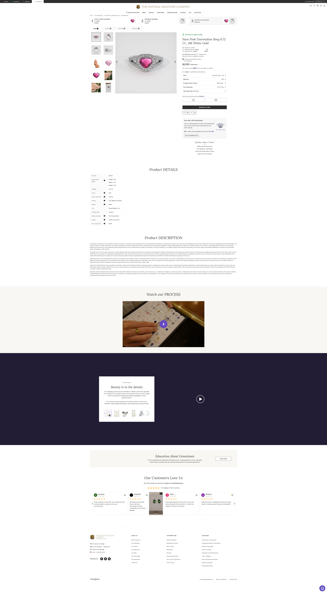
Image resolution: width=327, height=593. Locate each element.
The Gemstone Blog (207, 566)
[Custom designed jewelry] (229, 21)
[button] (175, 62)
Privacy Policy (170, 562)
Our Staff (133, 553)
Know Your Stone (206, 549)
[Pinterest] (101, 559)
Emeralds (16, 1)
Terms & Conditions (221, 579)
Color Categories (206, 556)
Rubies (6, 1)
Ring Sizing (169, 549)
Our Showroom (135, 549)
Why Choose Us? (136, 540)
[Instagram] (109, 559)
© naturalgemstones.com (206, 579)
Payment (169, 553)
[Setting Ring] (182, 21)
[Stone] (133, 21)
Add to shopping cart (191, 135)
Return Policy (170, 546)
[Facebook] (105, 559)
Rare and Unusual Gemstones (210, 559)
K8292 (98, 21)
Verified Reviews (177, 483)
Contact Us (134, 562)
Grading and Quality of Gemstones (211, 543)
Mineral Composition (207, 546)
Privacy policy (233, 579)
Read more (225, 459)
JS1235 (148, 21)
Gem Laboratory (135, 559)
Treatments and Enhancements (210, 553)
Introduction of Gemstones (209, 540)
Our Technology (135, 556)
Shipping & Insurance (172, 543)
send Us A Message (98, 549)
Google (166, 483)
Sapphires (27, 1)
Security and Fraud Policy (173, 559)
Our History (134, 546)
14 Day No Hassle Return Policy (192, 59)
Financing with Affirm (172, 556)
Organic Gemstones (207, 562)
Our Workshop (135, 543)
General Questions (172, 540)
